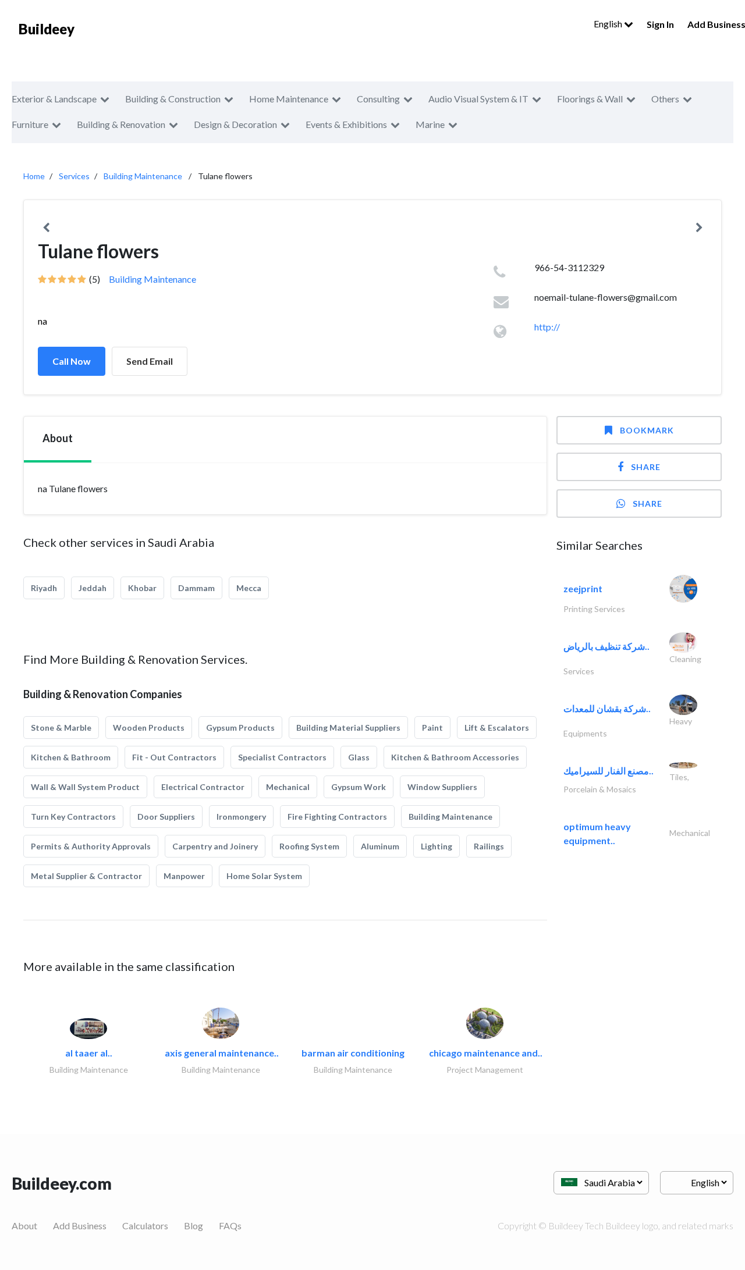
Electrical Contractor (202, 787)
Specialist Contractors (282, 757)
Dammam (196, 588)
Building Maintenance (143, 176)
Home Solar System (264, 876)
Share (646, 467)
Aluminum (380, 846)
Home (34, 176)
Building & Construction (173, 98)
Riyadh (44, 588)
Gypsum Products (240, 727)
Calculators (145, 1225)
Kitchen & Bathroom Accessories (455, 757)
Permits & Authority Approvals (91, 846)
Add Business (80, 1225)
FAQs (230, 1225)
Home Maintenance (288, 98)
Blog (193, 1225)
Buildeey (46, 28)
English (609, 23)
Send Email (149, 361)
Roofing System (309, 846)
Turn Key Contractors (73, 816)
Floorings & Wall (590, 98)
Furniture (30, 124)
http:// (547, 326)
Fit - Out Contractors (174, 757)
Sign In (660, 24)
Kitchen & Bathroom (71, 757)
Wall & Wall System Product (85, 787)
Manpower (184, 876)
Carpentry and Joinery (215, 846)
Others (665, 98)
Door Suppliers (166, 816)
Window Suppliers (442, 787)
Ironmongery (241, 816)
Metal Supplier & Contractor (86, 876)
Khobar (142, 588)
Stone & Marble (61, 727)
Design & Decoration (235, 124)
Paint (432, 727)
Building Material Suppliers (348, 727)
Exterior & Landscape (54, 98)
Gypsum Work (358, 787)
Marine (430, 124)
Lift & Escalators (496, 727)
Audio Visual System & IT (478, 98)
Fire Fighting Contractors (337, 816)
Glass (359, 757)
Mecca (248, 588)
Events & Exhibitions (346, 124)
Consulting (378, 98)
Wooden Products (149, 727)
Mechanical (288, 787)
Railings (489, 846)
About (24, 1225)
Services (74, 176)
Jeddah (93, 588)
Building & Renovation (121, 124)
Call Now (71, 361)
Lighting (436, 846)
